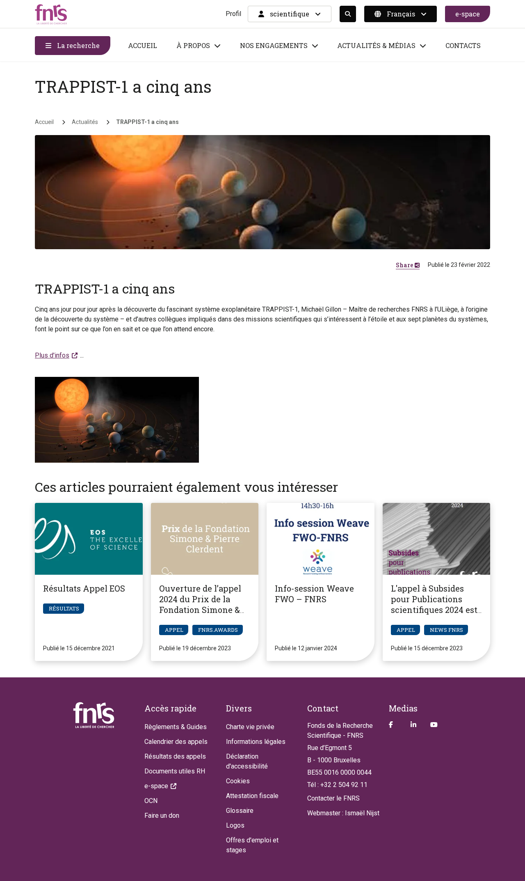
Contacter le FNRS (333, 798)
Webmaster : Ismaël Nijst (343, 813)
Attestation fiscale (252, 796)
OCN (151, 801)
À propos (193, 45)
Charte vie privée (250, 727)
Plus (52, 355)
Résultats (64, 608)
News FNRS (446, 629)
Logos (235, 825)
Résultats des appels (175, 756)
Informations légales (255, 742)
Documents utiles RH (174, 771)
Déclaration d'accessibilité (247, 761)
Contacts (463, 45)
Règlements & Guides (175, 727)
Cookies (238, 781)
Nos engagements (274, 45)
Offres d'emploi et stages (252, 845)
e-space (467, 13)
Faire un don (161, 815)
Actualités (85, 122)
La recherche (77, 45)
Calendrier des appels (176, 742)
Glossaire (239, 810)
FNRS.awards (218, 629)
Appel (174, 629)
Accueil (142, 45)
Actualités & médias (376, 45)
